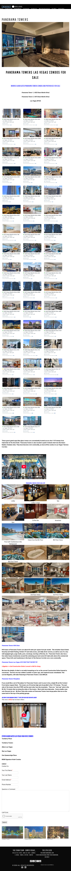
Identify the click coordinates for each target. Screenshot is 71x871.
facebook (66, 2)
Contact (2, 13)
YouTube (68, 2)
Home (1, 9)
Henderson (34, 9)
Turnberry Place (27, 839)
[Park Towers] (58, 832)
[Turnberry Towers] (12, 832)
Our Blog (54, 9)
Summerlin (26, 9)
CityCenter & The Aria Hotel (10, 443)
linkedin (63, 2)
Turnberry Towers (6, 839)
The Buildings (17, 9)
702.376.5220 (67, 1)
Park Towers (50, 839)
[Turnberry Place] (35, 832)
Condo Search (8, 9)
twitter (61, 2)
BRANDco (52, 864)
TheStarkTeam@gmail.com (47, 853)
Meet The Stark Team (44, 9)
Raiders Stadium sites (9, 445)
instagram (64, 2)
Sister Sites (61, 9)
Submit (4, 822)
